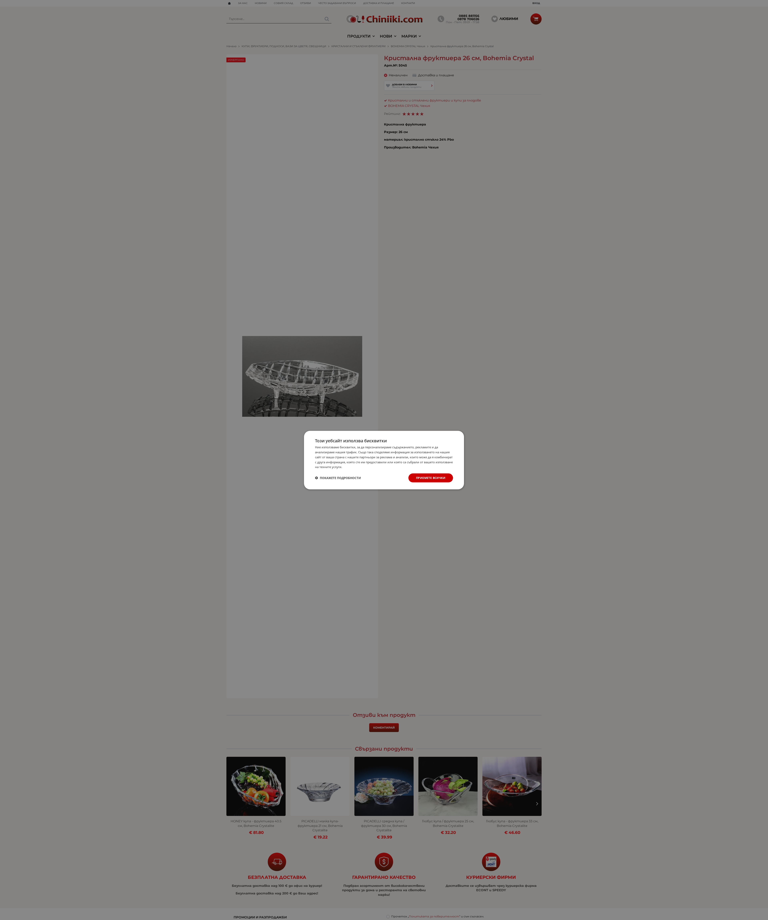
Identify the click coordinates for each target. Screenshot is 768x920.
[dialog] (384, 460)
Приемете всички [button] (430, 477)
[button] (338, 478)
